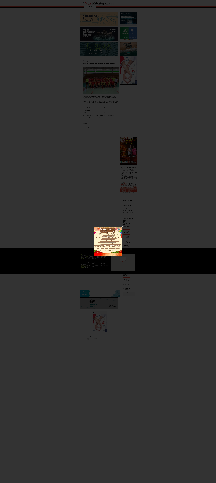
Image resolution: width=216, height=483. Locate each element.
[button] (122, 226)
